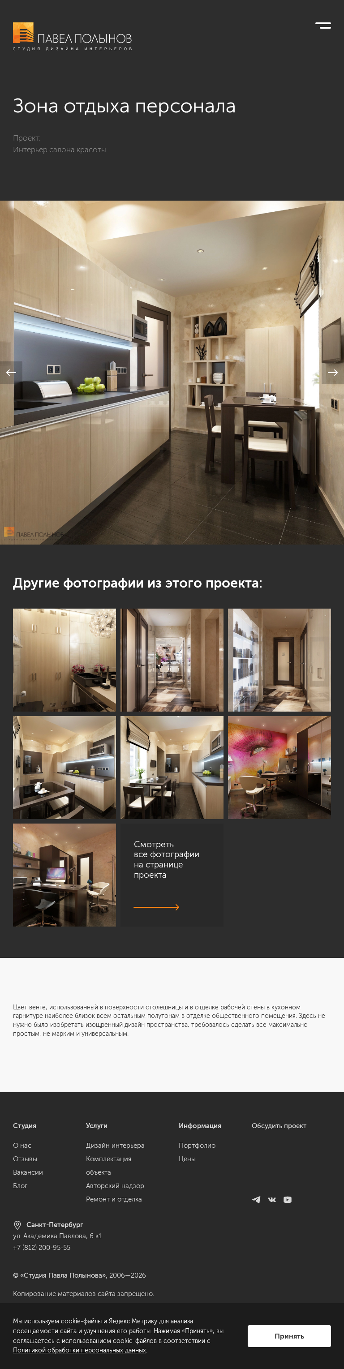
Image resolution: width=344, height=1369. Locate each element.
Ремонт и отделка (114, 1199)
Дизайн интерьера (115, 1146)
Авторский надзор (115, 1186)
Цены (187, 1159)
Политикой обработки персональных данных (79, 1350)
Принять (289, 1336)
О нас (22, 1146)
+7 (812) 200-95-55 (41, 1248)
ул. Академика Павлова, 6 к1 (57, 1236)
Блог (20, 1186)
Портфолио (197, 1146)
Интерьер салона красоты (59, 149)
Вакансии (28, 1172)
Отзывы (25, 1159)
